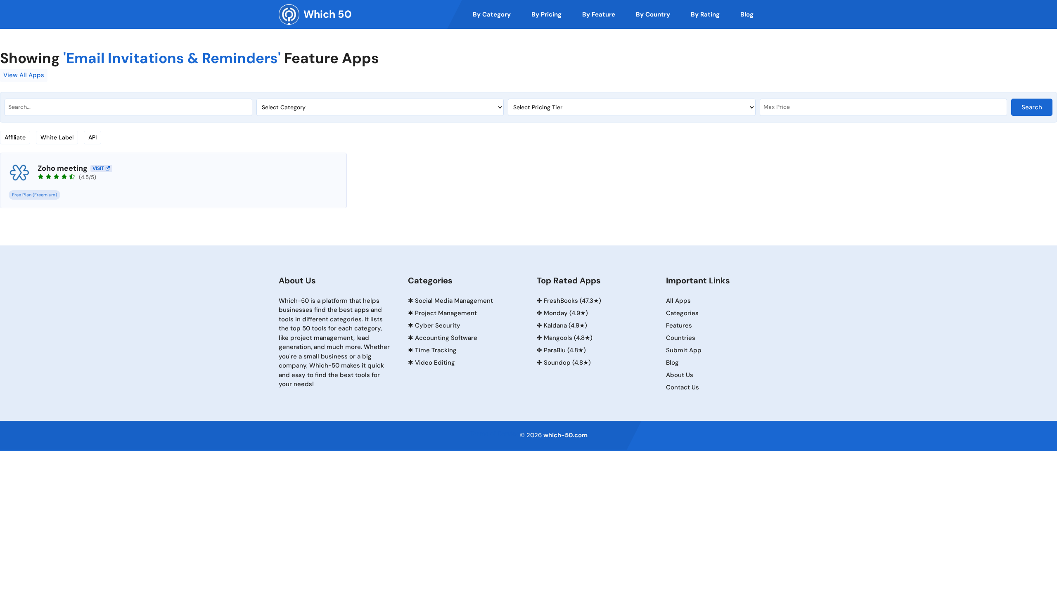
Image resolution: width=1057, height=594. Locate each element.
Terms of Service (495, 433)
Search (1031, 107)
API (92, 137)
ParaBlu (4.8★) (565, 350)
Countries (680, 338)
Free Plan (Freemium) (34, 195)
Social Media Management (454, 301)
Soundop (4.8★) (567, 362)
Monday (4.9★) (566, 313)
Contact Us (682, 387)
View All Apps (23, 75)
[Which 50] (289, 14)
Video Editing (435, 362)
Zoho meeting (63, 168)
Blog (672, 362)
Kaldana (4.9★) (565, 325)
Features (679, 325)
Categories (682, 313)
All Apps (678, 301)
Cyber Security (437, 325)
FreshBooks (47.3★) (572, 301)
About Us (679, 375)
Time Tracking (436, 350)
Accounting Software (446, 338)
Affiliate (15, 137)
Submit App (684, 350)
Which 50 (327, 14)
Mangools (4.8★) (568, 338)
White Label (56, 137)
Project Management (446, 313)
